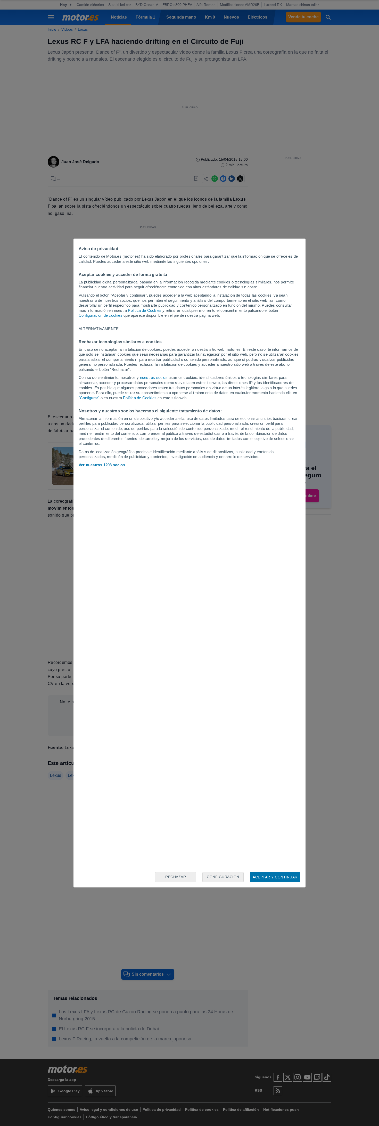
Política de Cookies (144, 310)
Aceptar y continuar (275, 877)
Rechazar (175, 877)
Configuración (223, 877)
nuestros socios (154, 377)
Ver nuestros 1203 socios (102, 465)
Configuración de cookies (100, 315)
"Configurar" (89, 398)
